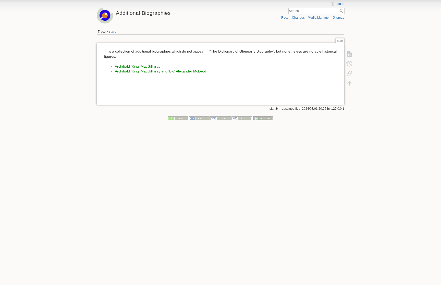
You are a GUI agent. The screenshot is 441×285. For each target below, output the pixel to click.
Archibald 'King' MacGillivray (137, 66)
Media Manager (319, 17)
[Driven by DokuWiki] (263, 118)
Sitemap (338, 17)
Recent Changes (293, 17)
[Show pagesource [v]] (349, 54)
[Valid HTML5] (220, 118)
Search (341, 11)
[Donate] (178, 118)
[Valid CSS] (241, 118)
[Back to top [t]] (349, 83)
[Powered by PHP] (199, 118)
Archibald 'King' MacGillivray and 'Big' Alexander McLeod (160, 71)
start (112, 31)
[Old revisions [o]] (349, 64)
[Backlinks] (349, 73)
